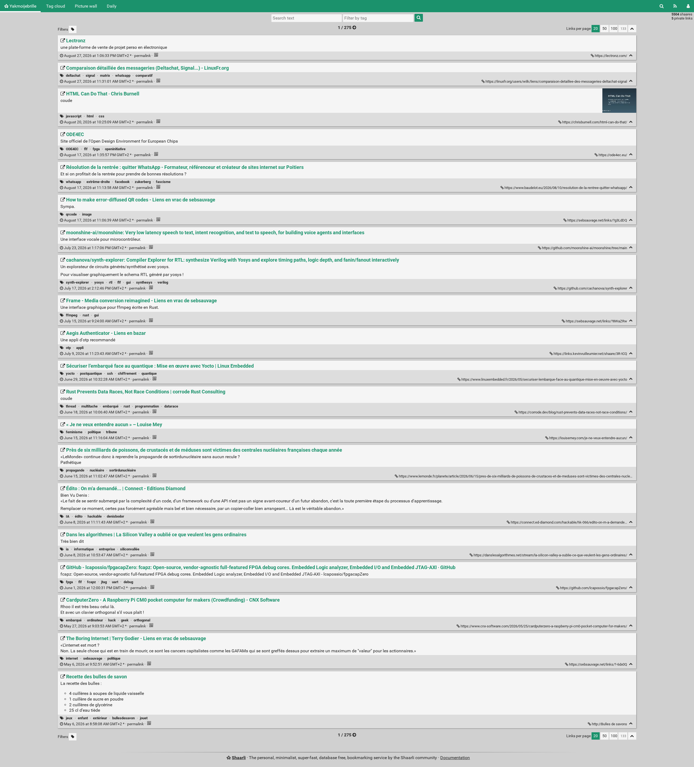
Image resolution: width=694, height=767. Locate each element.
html (90, 116)
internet (72, 658)
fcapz (91, 582)
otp (68, 348)
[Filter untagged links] (72, 29)
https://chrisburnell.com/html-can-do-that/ (594, 122)
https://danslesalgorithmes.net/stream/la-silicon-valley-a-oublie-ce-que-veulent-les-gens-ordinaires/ (550, 555)
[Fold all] (632, 28)
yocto (70, 373)
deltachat (73, 75)
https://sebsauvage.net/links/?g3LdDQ (597, 220)
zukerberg (143, 182)
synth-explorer (77, 282)
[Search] (661, 6)
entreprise (107, 549)
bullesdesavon (123, 718)
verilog (163, 282)
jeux (69, 718)
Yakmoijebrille (22, 6)
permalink (107, 55)
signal (90, 75)
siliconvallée (129, 549)
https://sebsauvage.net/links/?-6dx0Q (598, 664)
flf (86, 149)
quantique (149, 373)
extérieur (100, 718)
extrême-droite (98, 182)
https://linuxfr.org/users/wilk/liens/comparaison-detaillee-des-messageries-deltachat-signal (556, 81)
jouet (143, 718)
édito (78, 516)
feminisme (74, 432)
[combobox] (378, 18)
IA (67, 516)
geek (124, 620)
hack (112, 620)
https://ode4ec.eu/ (613, 155)
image (87, 214)
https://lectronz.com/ (611, 56)
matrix (105, 75)
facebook (122, 182)
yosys (99, 282)
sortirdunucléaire (122, 470)
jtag (104, 582)
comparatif (144, 75)
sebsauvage (92, 658)
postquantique (91, 373)
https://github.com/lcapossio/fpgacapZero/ (593, 588)
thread (71, 406)
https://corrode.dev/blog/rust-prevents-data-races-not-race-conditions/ (573, 412)
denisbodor (115, 516)
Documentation (455, 757)
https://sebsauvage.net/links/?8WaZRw (596, 321)
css (101, 116)
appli (79, 348)
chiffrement (127, 373)
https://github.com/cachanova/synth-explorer (592, 288)
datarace (171, 406)
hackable (95, 516)
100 (614, 28)
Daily (112, 6)
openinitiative (115, 149)
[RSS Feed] (675, 6)
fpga (96, 149)
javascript (73, 116)
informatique (84, 549)
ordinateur (95, 620)
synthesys (144, 282)
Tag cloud (55, 6)
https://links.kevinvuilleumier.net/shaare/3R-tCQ (590, 354)
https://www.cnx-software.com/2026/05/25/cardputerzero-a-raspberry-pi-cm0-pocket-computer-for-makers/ (544, 626)
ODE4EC (72, 149)
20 (595, 28)
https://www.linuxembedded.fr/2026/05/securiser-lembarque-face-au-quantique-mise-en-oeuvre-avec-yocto (544, 379)
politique (94, 432)
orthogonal (142, 620)
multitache (89, 406)
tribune (111, 432)
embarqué (110, 406)
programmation (147, 406)
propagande (75, 470)
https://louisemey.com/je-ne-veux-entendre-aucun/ (588, 438)
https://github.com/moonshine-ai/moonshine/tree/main (584, 248)
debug (128, 582)
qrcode (71, 214)
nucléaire (97, 470)
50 (604, 28)
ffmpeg (71, 315)
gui (128, 282)
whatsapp (122, 75)
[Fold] (631, 55)
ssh (110, 373)
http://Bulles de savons (609, 724)
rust (86, 315)
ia (67, 549)
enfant (83, 718)
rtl (110, 282)
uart (115, 582)
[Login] (688, 6)
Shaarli (239, 757)
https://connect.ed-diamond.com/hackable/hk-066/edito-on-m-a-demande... (569, 522)
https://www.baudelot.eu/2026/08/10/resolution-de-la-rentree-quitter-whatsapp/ (566, 188)
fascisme (163, 182)
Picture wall (86, 6)
